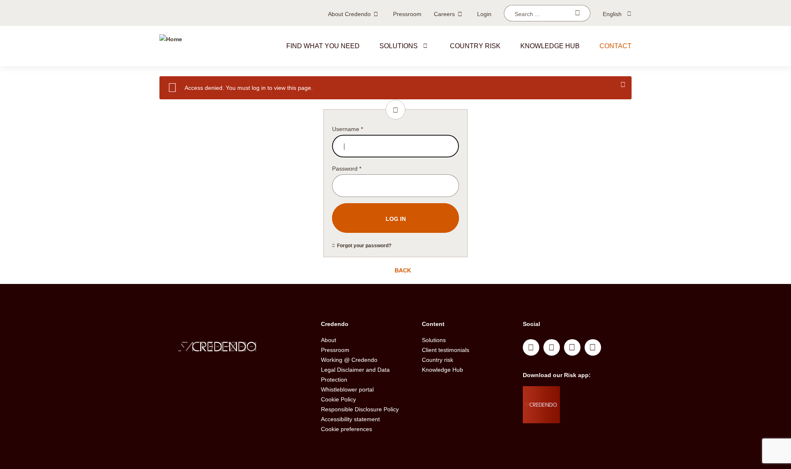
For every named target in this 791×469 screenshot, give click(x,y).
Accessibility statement (350, 419)
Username (347, 129)
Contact (615, 45)
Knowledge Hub (442, 369)
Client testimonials (445, 350)
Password (346, 168)
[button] (425, 46)
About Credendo (349, 14)
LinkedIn (531, 347)
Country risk (475, 45)
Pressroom (407, 14)
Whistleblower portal (347, 389)
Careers (444, 14)
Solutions (398, 45)
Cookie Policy (338, 399)
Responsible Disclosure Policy (360, 409)
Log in (396, 219)
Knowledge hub (550, 45)
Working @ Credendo (349, 359)
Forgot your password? (364, 246)
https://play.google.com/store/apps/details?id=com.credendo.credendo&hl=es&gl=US (592, 415)
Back (402, 270)
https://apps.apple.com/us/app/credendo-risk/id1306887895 (589, 394)
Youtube (551, 347)
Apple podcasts (593, 347)
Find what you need (323, 45)
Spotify (572, 347)
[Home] (170, 46)
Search (577, 13)
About (328, 340)
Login (484, 14)
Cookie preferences (346, 429)
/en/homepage (234, 347)
